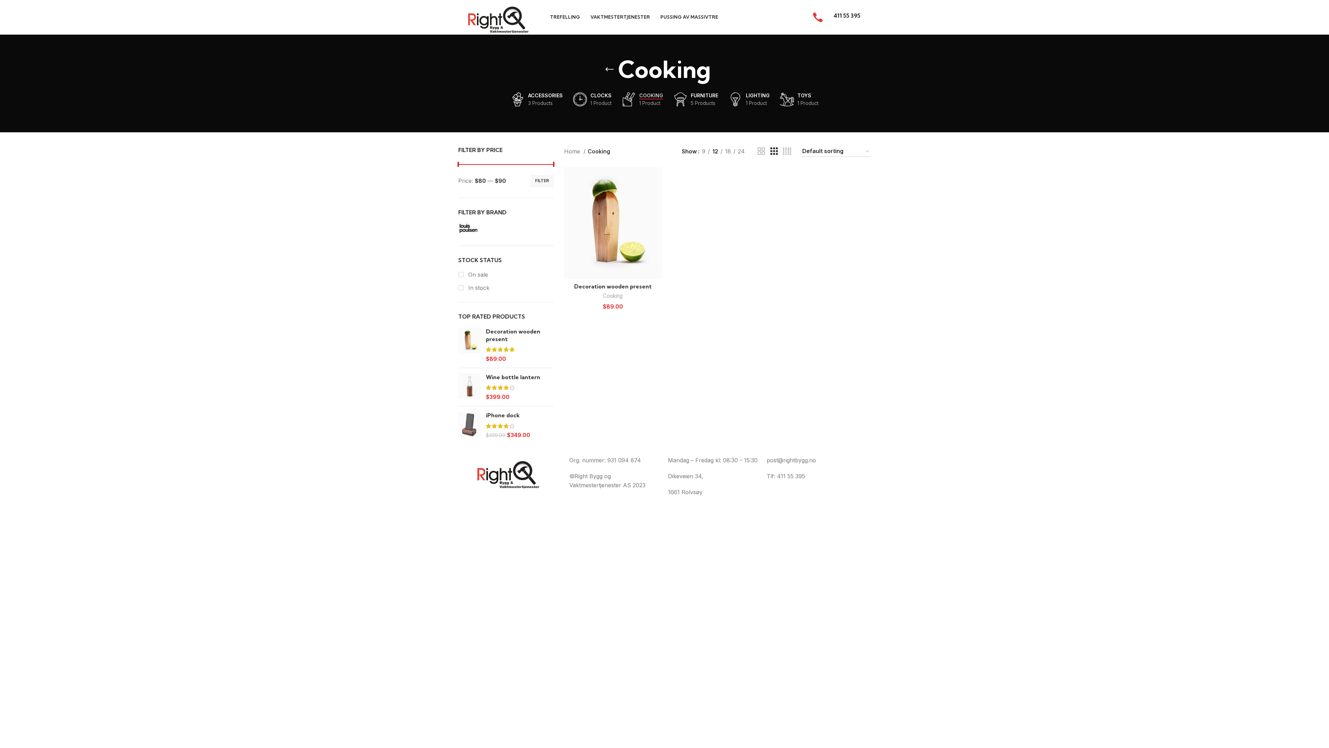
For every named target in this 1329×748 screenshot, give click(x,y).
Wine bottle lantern (513, 377)
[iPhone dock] (469, 425)
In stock (478, 287)
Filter (542, 180)
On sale (477, 274)
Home (573, 151)
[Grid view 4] (787, 151)
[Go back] (609, 70)
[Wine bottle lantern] (469, 387)
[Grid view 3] (774, 151)
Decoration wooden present (513, 335)
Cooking (613, 296)
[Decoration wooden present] (469, 345)
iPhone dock (503, 415)
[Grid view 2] (761, 151)
